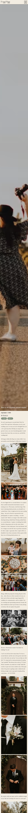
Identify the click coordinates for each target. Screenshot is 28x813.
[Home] (5, 2)
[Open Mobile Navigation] (25, 2)
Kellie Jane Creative (21, 441)
